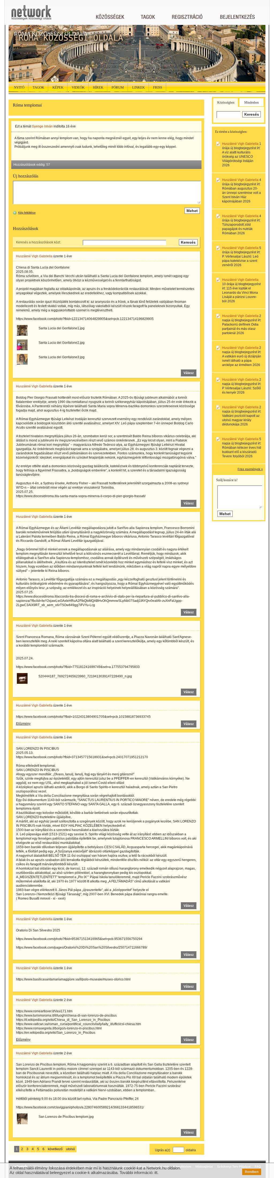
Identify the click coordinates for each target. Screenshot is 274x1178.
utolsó (70, 1149)
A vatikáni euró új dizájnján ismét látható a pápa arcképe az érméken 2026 (241, 360)
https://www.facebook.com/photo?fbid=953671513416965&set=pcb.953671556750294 (79, 939)
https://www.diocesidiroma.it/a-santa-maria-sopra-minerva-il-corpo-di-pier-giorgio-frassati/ (81, 496)
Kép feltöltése (27, 212)
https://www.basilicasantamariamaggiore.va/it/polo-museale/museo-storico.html (73, 979)
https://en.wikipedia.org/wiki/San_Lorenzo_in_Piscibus (55, 1032)
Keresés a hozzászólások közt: (38, 242)
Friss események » (250, 469)
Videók (78, 87)
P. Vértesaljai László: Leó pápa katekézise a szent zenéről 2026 (240, 261)
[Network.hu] (31, 15)
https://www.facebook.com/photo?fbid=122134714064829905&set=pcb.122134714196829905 (85, 319)
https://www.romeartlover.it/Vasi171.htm (44, 1011)
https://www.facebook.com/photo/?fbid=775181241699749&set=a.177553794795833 (78, 667)
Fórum (118, 87)
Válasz (189, 373)
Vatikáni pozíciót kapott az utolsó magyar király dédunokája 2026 (241, 420)
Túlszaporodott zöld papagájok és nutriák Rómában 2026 (237, 229)
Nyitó (19, 87)
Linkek (138, 87)
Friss (157, 87)
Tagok (38, 87)
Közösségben (225, 102)
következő (55, 1149)
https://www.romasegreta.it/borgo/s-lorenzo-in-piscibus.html (59, 1028)
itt (155, 1172)
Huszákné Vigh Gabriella (34, 256)
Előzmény (23, 724)
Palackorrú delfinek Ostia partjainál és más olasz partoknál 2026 (240, 329)
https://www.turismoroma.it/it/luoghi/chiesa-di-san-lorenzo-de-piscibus (66, 1015)
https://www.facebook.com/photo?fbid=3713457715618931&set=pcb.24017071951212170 (82, 757)
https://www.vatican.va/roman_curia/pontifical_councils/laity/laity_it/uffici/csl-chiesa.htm (78, 1024)
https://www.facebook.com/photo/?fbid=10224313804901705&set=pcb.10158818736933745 (83, 717)
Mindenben (251, 102)
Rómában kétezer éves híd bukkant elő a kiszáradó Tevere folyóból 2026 (241, 452)
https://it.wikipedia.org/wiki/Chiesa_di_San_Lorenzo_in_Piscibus (63, 1020)
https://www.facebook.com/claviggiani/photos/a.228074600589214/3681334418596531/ (80, 1107)
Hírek (98, 87)
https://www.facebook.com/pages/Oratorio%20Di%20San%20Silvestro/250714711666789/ (81, 947)
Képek (57, 87)
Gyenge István (42, 126)
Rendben (251, 1172)
